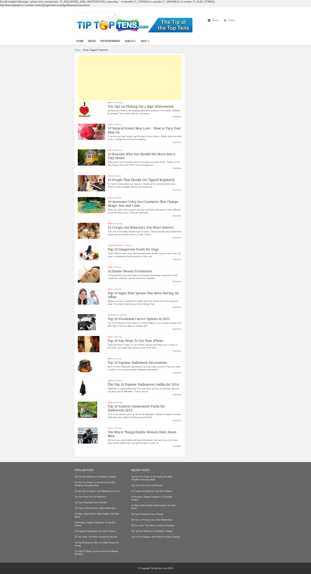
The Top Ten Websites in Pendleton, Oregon (95, 476)
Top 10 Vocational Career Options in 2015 (139, 319)
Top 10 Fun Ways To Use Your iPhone (136, 341)
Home (80, 41)
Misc (144, 41)
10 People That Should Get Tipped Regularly (141, 180)
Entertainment (110, 41)
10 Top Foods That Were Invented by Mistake (96, 537)
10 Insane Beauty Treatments (130, 271)
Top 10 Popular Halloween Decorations (137, 363)
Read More (177, 117)
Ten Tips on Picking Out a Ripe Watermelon (141, 106)
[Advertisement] (129, 77)
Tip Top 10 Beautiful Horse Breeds (91, 502)
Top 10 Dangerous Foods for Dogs (133, 249)
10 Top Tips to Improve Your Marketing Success (97, 491)
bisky (110, 103)
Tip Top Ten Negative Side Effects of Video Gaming (155, 537)
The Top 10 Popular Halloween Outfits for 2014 (143, 384)
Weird (92, 41)
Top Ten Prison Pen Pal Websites (90, 497)
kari (110, 124)
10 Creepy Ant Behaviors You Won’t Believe (141, 227)
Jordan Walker (115, 245)
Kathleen (112, 315)
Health (129, 41)
